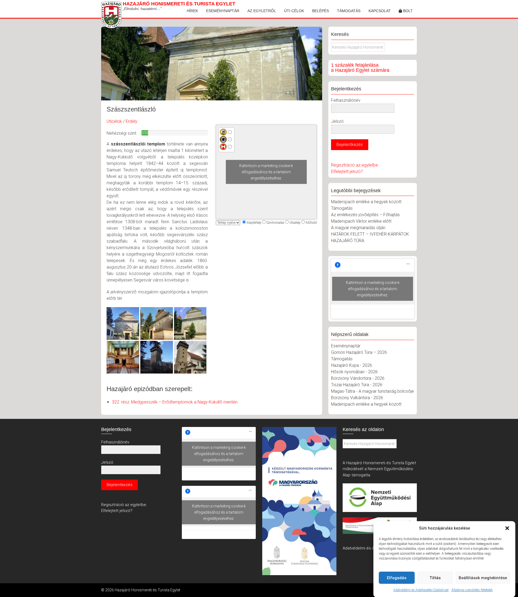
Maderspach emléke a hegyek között (366, 201)
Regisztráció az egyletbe (354, 165)
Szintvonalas (275, 223)
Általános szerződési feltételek (472, 590)
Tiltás (435, 577)
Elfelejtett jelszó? (347, 171)
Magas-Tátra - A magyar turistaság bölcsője (372, 391)
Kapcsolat (380, 11)
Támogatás (348, 11)
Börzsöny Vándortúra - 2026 (357, 378)
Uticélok (114, 121)
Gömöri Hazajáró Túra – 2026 (359, 352)
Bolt (407, 11)
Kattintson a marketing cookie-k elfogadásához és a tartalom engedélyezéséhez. (266, 172)
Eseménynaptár (222, 11)
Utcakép (295, 223)
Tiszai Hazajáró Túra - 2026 (356, 384)
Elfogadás (396, 577)
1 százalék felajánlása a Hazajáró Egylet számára (360, 67)
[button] (507, 528)
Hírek (192, 11)
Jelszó (337, 121)
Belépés (320, 11)
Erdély (131, 121)
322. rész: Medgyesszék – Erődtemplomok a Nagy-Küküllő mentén (174, 402)
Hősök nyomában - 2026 (354, 371)
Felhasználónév (345, 100)
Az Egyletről (261, 11)
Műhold (311, 223)
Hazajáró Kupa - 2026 (351, 365)
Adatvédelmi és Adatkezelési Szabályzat (421, 590)
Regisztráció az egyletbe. (124, 504)
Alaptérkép (254, 223)
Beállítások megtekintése (483, 577)
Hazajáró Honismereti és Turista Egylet (179, 3)
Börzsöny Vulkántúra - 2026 (357, 397)
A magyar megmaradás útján (358, 227)
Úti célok (294, 11)
